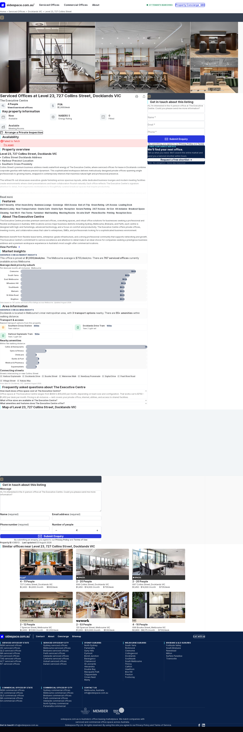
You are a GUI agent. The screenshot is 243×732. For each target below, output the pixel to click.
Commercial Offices (76, 4)
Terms (201, 144)
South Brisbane (173, 648)
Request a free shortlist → (176, 159)
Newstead (171, 650)
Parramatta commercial (54, 706)
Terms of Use (80, 539)
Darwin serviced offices (55, 664)
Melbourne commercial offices (58, 693)
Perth (121, 224)
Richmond (130, 648)
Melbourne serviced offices (57, 648)
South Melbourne (133, 661)
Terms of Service (162, 725)
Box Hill (128, 672)
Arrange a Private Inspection (24, 132)
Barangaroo (90, 658)
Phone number (14, 524)
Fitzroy (128, 664)
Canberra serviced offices (56, 658)
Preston (129, 674)
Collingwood (131, 653)
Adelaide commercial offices (57, 701)
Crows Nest (90, 677)
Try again (8, 145)
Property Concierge (190, 4)
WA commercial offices (11, 698)
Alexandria (89, 666)
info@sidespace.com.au (96, 693)
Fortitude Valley (173, 645)
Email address (66, 514)
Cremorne (130, 650)
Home (3, 11)
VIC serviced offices (10, 648)
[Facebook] (199, 725)
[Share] (144, 96)
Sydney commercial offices (56, 690)
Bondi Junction (91, 656)
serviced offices (106, 167)
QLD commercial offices (12, 695)
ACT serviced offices (10, 661)
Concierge (63, 636)
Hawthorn (129, 669)
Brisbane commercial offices (57, 695)
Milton (169, 653)
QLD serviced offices (10, 650)
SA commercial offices (11, 701)
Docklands (131, 167)
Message (5, 488)
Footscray (130, 677)
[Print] (136, 96)
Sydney (88, 224)
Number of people (62, 524)
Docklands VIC (35, 11)
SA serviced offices (10, 656)
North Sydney (91, 645)
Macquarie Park (91, 672)
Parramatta (89, 648)
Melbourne (35, 193)
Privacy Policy (186, 144)
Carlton (128, 666)
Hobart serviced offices (55, 661)
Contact (40, 636)
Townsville (171, 658)
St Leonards (90, 664)
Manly (87, 680)
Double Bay (90, 669)
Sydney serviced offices (55, 645)
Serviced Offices (49, 4)
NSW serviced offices (11, 645)
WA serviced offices (10, 653)
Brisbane (109, 224)
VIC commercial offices (11, 693)
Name (9, 514)
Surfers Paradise (174, 656)
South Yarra (130, 645)
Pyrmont (88, 653)
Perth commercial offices (55, 698)
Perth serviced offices (54, 653)
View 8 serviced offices (20, 107)
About (95, 4)
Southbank (130, 658)
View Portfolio (8, 246)
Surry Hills (89, 650)
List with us (199, 636)
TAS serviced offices (10, 658)
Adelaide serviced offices (56, 656)
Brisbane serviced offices (56, 650)
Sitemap (76, 636)
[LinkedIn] (203, 725)
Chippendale (90, 674)
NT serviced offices (10, 664)
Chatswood (90, 661)
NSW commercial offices (12, 690)
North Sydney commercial (55, 703)
